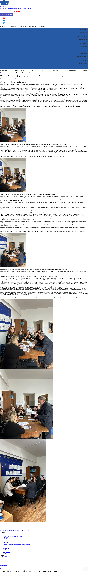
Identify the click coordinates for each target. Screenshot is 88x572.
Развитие (84, 53)
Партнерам (83, 43)
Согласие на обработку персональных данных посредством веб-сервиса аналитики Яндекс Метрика (26, 545)
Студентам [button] (13, 26)
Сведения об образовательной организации (13, 536)
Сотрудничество (81, 57)
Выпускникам (82, 36)
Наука (85, 50)
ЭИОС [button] (43, 70)
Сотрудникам (83, 39)
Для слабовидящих (8, 14)
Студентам (83, 33)
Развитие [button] (55, 70)
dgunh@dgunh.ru (5, 568)
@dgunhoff (3, 565)
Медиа (85, 60)
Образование (83, 46)
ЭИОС (85, 67)
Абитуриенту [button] (3, 26)
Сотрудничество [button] (70, 70)
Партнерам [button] (42, 26)
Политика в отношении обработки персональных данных (16, 544)
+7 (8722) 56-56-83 (4, 556)
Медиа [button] (85, 70)
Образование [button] (19, 70)
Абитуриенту (83, 29)
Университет (83, 63)
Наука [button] (33, 70)
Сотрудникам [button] (32, 26)
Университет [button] (4, 70)
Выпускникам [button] (22, 26)
